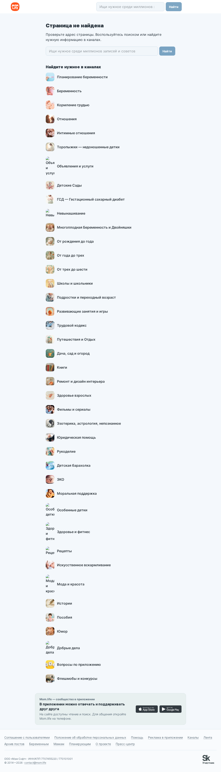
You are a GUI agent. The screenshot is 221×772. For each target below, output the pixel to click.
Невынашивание (71, 213)
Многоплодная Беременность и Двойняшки (94, 227)
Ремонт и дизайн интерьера (81, 381)
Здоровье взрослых (74, 395)
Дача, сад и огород (73, 353)
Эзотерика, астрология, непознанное (89, 423)
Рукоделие (66, 451)
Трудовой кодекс (72, 325)
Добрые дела (68, 648)
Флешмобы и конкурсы (77, 678)
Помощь (137, 737)
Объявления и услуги (75, 166)
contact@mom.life (35, 762)
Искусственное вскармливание (84, 565)
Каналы (193, 737)
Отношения (67, 119)
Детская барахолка (73, 465)
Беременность (69, 91)
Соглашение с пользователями (27, 737)
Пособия (64, 617)
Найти (173, 7)
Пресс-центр (125, 744)
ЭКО (60, 479)
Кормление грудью (73, 105)
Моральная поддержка (77, 493)
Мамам (59, 744)
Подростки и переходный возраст (86, 297)
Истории (64, 603)
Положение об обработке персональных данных (90, 737)
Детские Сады (69, 185)
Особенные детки (72, 510)
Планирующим (80, 744)
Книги (62, 367)
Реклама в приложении (165, 737)
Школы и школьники (75, 283)
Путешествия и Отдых (76, 339)
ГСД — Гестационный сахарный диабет (91, 199)
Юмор (62, 631)
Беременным (39, 744)
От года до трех (70, 255)
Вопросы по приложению (79, 664)
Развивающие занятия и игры (82, 311)
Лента (208, 737)
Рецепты (64, 551)
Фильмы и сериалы (73, 409)
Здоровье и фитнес (73, 532)
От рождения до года (75, 241)
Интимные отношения (76, 133)
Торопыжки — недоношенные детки (88, 147)
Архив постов (14, 744)
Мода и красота (70, 584)
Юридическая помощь (76, 437)
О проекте (103, 744)
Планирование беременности (82, 77)
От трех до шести (72, 269)
